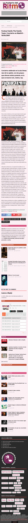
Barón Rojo (16, 475)
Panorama (14, 211)
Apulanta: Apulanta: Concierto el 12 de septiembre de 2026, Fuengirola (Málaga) (17, 348)
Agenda (4, 337)
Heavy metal (19, 503)
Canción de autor (17, 513)
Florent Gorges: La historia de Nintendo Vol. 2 (17, 405)
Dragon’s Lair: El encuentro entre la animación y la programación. (16, 398)
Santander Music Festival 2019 (6, 492)
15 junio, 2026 (11, 416)
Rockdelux (4, 478)
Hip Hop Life (12, 478)
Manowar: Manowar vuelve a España (17, 340)
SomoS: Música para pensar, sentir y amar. (16, 376)
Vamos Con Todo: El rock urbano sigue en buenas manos (17, 421)
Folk (11, 511)
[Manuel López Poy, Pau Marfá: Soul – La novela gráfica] (4, 385)
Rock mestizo (16, 511)
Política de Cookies (6, 443)
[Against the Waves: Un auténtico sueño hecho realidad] (4, 252)
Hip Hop (10, 500)
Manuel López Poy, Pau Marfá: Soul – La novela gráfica (17, 383)
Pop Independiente (5, 511)
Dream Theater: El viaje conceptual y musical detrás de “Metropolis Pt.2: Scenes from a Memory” (16, 413)
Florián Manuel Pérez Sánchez (20, 265)
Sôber (15, 483)
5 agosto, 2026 (11, 408)
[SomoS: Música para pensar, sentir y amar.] (4, 377)
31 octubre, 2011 (12, 277)
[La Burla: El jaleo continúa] (4, 392)
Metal (16, 66)
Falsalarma (11, 487)
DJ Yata (10, 483)
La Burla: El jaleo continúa (14, 390)
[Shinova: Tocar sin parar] (4, 280)
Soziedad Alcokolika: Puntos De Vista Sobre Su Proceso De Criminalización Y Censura (17, 263)
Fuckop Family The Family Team (19, 64)
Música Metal (9, 66)
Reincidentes (23, 490)
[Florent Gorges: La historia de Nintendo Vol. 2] (4, 406)
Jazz (18, 508)
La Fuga (20, 483)
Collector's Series (5, 487)
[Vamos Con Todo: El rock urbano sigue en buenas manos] (4, 422)
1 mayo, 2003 (11, 265)
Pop (14, 506)
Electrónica (9, 506)
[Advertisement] (14, 13)
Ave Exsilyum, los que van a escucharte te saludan (17, 428)
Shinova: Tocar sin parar (13, 275)
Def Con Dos (6, 472)
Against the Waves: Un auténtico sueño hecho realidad (17, 248)
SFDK (18, 480)
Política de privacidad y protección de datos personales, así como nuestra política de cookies (14, 519)
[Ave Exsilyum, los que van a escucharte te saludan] (4, 429)
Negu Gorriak (4, 483)
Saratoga (19, 492)
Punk (3, 506)
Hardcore (22, 508)
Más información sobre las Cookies (9, 447)
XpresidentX (20, 478)
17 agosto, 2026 (11, 386)
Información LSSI (6, 446)
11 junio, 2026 (11, 423)
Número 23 (6, 211)
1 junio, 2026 (11, 431)
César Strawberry (18, 487)
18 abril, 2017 (11, 250)
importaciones (17, 250)
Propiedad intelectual (7, 444)
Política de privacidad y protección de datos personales (13, 441)
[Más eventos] (4, 361)
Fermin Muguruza (18, 472)
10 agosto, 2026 (11, 400)
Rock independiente (21, 506)
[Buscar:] (14, 21)
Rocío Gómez (9, 67)
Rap (22, 500)
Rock (4, 500)
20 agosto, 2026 (12, 379)
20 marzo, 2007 (5, 39)
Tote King (14, 492)
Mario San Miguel (17, 485)
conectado (13, 296)
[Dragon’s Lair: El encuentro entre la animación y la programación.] (4, 399)
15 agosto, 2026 (11, 392)
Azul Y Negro (17, 490)
